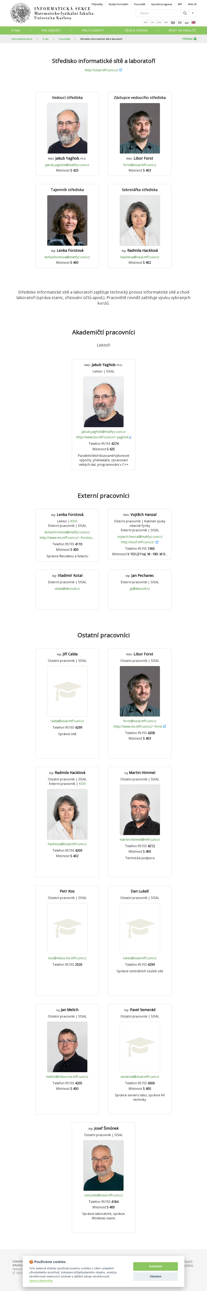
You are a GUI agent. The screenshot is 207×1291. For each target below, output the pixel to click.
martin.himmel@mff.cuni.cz (140, 839)
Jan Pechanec (140, 575)
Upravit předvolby (41, 1280)
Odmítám (156, 1276)
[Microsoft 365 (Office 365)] (166, 22)
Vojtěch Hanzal (139, 514)
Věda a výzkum (136, 30)
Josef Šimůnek (104, 1128)
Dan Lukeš (140, 891)
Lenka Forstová (67, 250)
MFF (180, 4)
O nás (16, 30)
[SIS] (146, 22)
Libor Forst (139, 158)
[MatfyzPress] (187, 22)
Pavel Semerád (139, 1009)
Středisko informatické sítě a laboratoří (101, 38)
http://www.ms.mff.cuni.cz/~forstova (67, 537)
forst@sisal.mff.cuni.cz (139, 165)
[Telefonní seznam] (180, 22)
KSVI (74, 521)
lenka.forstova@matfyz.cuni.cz (67, 257)
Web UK (192, 4)
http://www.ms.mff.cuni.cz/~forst (137, 726)
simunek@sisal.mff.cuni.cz (103, 1195)
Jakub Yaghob (67, 158)
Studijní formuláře (118, 4)
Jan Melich (67, 1009)
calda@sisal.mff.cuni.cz (67, 721)
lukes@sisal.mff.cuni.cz (140, 958)
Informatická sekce (22, 38)
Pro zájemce (50, 30)
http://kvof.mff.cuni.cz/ (137, 542)
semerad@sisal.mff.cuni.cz (139, 1076)
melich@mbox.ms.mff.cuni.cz (67, 1076)
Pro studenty (93, 30)
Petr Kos (67, 891)
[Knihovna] (173, 22)
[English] (194, 22)
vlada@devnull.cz (67, 588)
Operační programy (161, 4)
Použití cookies (188, 1263)
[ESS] (159, 22)
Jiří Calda (67, 653)
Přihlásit (187, 38)
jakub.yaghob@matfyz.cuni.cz (67, 165)
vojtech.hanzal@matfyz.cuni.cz (140, 536)
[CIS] (152, 22)
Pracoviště (139, 4)
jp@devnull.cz (140, 588)
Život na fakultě (182, 30)
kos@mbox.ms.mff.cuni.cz (67, 958)
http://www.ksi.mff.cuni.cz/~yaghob (102, 437)
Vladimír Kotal (67, 575)
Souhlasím (155, 1266)
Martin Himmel (139, 772)
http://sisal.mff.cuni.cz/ (101, 70)
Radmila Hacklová (140, 250)
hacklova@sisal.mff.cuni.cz (139, 257)
